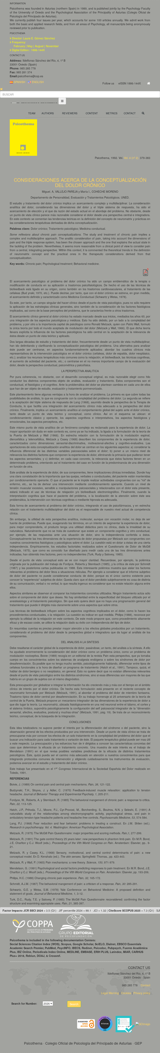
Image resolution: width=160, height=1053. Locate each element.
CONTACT (130, 113)
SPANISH (19, 82)
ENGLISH (37, 82)
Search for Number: (24, 1003)
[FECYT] (125, 1023)
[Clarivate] (105, 1023)
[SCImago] (143, 1023)
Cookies (126, 993)
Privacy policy (141, 993)
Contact (145, 985)
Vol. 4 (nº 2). (131, 158)
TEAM (31, 113)
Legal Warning (110, 993)
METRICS (111, 113)
